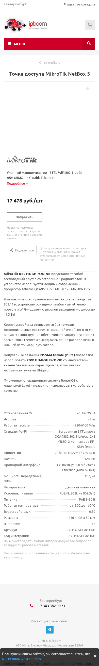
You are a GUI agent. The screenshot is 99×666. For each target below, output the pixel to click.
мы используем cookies (21, 658)
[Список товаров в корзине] (90, 29)
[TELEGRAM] (50, 630)
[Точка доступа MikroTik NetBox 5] (52, 121)
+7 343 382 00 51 (51, 605)
